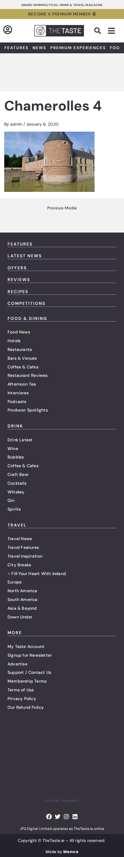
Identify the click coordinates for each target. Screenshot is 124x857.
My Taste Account (26, 646)
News (39, 47)
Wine (13, 448)
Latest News (25, 255)
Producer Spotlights (28, 410)
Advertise (17, 664)
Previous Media (61, 208)
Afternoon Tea (22, 384)
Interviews (18, 393)
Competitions (26, 303)
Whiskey (16, 492)
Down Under (20, 617)
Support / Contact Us (29, 672)
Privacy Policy (22, 698)
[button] (97, 31)
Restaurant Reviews (28, 375)
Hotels (14, 340)
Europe (15, 582)
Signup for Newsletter (30, 655)
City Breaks (19, 565)
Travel (17, 525)
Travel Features (23, 547)
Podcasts (17, 401)
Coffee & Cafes (23, 367)
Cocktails (17, 483)
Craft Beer (18, 474)
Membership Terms (27, 681)
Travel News (20, 538)
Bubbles (16, 457)
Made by (62, 851)
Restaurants (20, 349)
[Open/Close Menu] (111, 31)
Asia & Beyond (22, 608)
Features (17, 47)
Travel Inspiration (25, 556)
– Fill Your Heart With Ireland (37, 573)
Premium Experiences (78, 47)
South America (23, 599)
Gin (11, 500)
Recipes (18, 291)
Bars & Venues (22, 358)
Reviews (19, 279)
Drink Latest (20, 440)
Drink (15, 426)
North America (22, 590)
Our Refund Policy (26, 707)
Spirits (14, 509)
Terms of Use (21, 690)
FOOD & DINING (27, 318)
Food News (19, 332)
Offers (17, 268)
